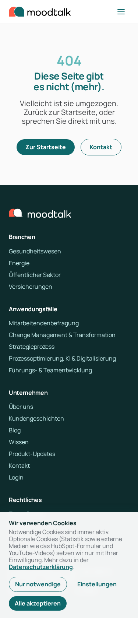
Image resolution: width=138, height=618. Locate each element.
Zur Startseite (45, 147)
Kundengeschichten (36, 418)
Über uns (21, 407)
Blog (15, 430)
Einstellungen (97, 584)
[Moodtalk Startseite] (40, 12)
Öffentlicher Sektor (35, 275)
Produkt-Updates (32, 454)
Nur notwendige (38, 584)
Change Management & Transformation (62, 335)
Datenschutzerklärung (41, 567)
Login (16, 477)
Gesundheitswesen (35, 251)
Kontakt (101, 147)
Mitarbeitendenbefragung (44, 323)
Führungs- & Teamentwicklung (50, 370)
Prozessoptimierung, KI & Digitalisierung (62, 358)
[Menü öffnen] (121, 12)
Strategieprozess (31, 347)
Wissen (19, 442)
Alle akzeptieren (38, 603)
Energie (19, 263)
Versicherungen (30, 286)
